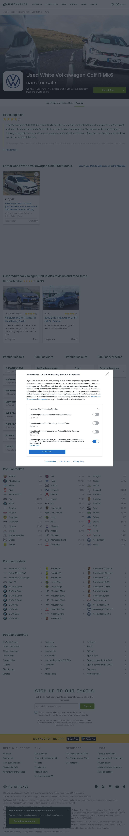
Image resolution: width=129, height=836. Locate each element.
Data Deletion (50, 461)
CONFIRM (47, 452)
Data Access (64, 461)
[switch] (95, 414)
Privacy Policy (78, 461)
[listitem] (64, 409)
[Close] (108, 374)
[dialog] (64, 418)
